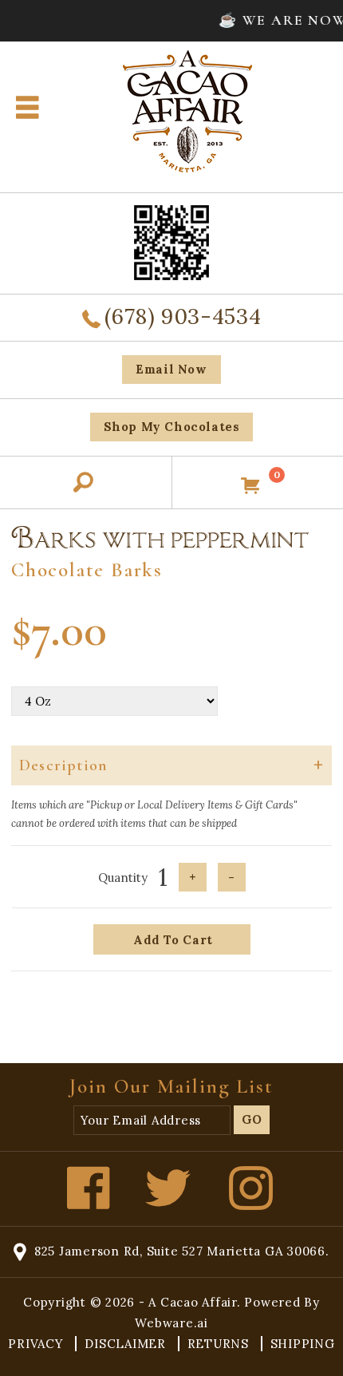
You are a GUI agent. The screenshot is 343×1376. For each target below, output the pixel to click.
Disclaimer (127, 1343)
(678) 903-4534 (182, 316)
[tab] (171, 765)
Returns (220, 1343)
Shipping (302, 1343)
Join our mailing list (171, 1086)
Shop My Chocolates (172, 426)
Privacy (37, 1343)
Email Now (171, 369)
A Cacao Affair (192, 1302)
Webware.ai (171, 1323)
